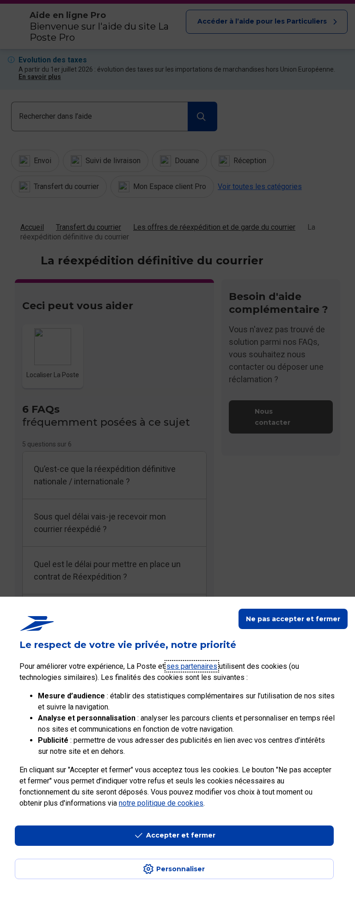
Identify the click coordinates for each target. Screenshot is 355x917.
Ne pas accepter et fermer (293, 619)
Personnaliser (180, 869)
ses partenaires (191, 666)
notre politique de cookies (161, 803)
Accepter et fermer (180, 835)
